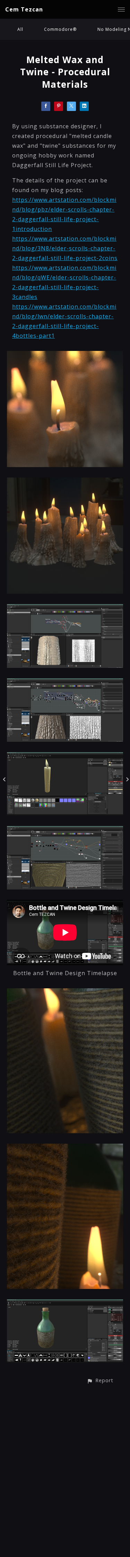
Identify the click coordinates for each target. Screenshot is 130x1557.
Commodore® (60, 29)
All (20, 29)
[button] (100, 1380)
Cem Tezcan (24, 9)
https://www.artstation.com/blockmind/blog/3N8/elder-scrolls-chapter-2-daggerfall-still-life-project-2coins (65, 248)
